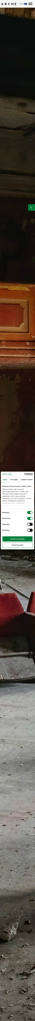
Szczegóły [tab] (14, 479)
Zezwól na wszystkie (17, 539)
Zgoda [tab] (5, 479)
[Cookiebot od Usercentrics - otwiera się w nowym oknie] (25, 474)
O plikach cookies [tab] (27, 479)
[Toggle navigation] (30, 3)
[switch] (30, 518)
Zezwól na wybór (17, 545)
